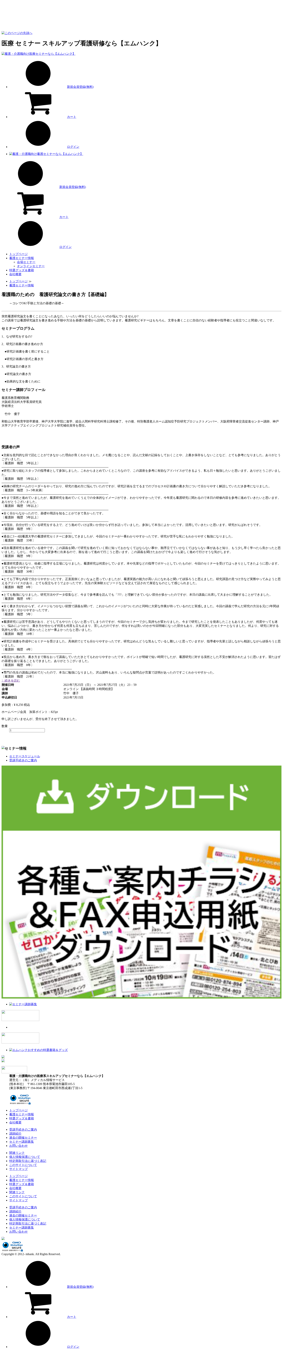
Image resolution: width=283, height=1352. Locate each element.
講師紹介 (15, 1133)
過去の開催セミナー (23, 1137)
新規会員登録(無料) (80, 86)
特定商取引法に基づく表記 (27, 1160)
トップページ (18, 254)
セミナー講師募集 (21, 1141)
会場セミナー (26, 262)
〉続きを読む (11, 680)
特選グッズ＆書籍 (21, 270)
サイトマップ (18, 1169)
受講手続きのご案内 (23, 760)
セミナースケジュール (24, 756)
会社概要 (15, 274)
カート (71, 116)
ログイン (73, 146)
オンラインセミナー (31, 266)
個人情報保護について (24, 1156)
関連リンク (17, 1152)
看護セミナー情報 (21, 258)
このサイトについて (23, 1165)
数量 (5, 726)
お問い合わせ (18, 1145)
